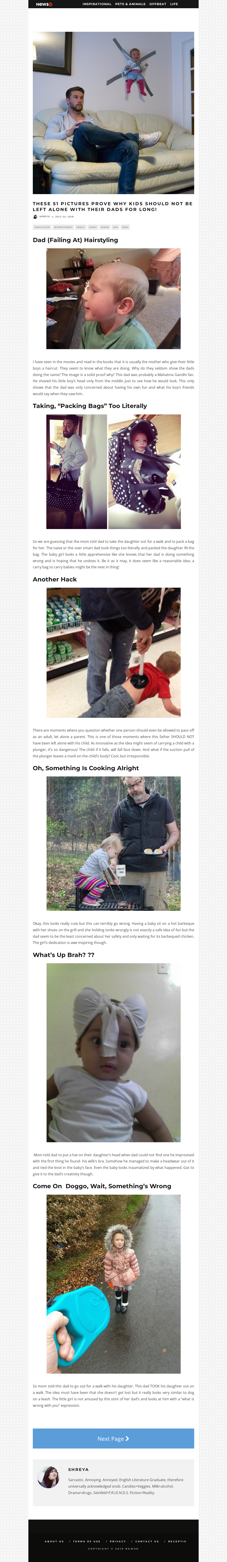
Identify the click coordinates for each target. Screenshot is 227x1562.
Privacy (118, 1541)
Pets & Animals (130, 4)
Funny (93, 227)
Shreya (44, 216)
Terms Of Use (87, 1541)
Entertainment (63, 227)
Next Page (111, 1438)
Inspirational (97, 4)
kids (115, 227)
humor (105, 227)
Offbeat (157, 4)
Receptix (177, 1541)
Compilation (42, 227)
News (125, 227)
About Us (54, 1541)
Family (81, 227)
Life (174, 4)
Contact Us (147, 1541)
